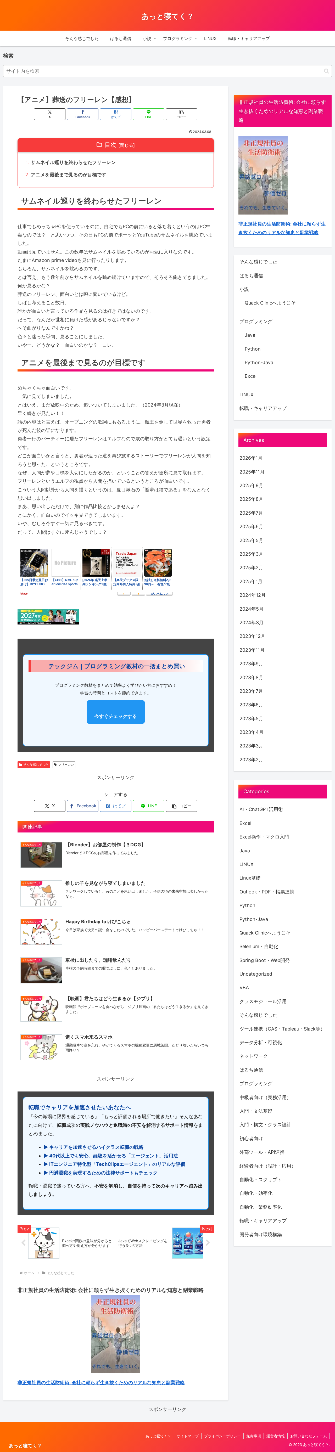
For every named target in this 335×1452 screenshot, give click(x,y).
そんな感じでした (35, 765)
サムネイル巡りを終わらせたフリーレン (73, 162)
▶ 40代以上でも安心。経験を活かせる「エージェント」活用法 (111, 1155)
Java (250, 335)
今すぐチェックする (115, 716)
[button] (326, 71)
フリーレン (66, 765)
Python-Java (259, 362)
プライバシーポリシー (222, 1436)
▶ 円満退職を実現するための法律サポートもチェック (101, 1172)
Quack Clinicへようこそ (270, 303)
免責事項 (253, 1436)
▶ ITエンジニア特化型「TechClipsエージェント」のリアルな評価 (114, 1164)
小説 (244, 289)
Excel (250, 376)
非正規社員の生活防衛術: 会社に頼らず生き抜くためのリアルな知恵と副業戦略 (101, 1382)
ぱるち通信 (251, 275)
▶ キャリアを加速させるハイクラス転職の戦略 (93, 1147)
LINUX (246, 394)
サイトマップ (188, 1436)
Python (253, 349)
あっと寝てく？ (158, 1436)
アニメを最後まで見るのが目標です (68, 174)
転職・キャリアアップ (263, 408)
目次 (110, 144)
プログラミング (255, 321)
